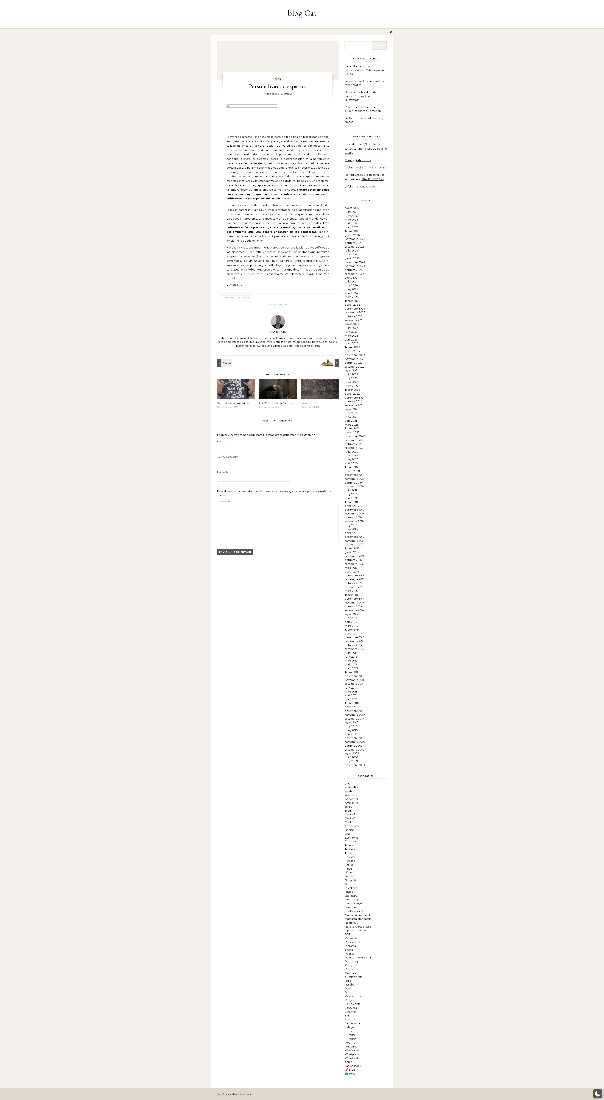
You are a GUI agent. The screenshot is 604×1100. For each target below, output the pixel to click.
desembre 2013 (354, 637)
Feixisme (350, 857)
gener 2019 (352, 505)
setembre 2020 (354, 447)
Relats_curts (353, 996)
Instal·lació (351, 888)
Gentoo (350, 876)
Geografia (351, 880)
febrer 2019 (352, 502)
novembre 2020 (355, 440)
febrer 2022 (352, 389)
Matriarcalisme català (358, 915)
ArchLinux (351, 802)
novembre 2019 (355, 478)
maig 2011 (351, 691)
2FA (347, 783)
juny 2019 (351, 494)
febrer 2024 (352, 300)
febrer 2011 (352, 703)
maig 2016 (351, 567)
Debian (349, 830)
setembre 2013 (354, 649)
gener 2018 (352, 532)
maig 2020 (351, 459)
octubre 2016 (353, 559)
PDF (347, 934)
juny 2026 (351, 215)
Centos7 (350, 814)
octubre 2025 (353, 242)
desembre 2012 (354, 676)
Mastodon (351, 907)
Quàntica (351, 973)
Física (348, 868)
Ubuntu (350, 1042)
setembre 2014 (354, 610)
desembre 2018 (354, 509)
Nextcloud (351, 922)
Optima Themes (244, 1094)
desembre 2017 (354, 536)
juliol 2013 (351, 652)
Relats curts (363, 160)
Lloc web (222, 472)
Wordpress (352, 1054)
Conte (349, 822)
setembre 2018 (354, 521)
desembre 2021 (354, 397)
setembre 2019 (354, 486)
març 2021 (351, 424)
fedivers (350, 849)
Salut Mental (353, 1003)
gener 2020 (352, 471)
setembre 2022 (354, 366)
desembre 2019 (354, 474)
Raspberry (351, 984)
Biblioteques (244, 297)
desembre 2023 (355, 308)
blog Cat (302, 13)
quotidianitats (353, 976)
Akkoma (350, 795)
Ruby (348, 1000)
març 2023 (351, 343)
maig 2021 (351, 417)
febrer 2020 (352, 467)
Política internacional (358, 957)
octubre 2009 (354, 745)
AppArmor (351, 799)
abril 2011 (350, 695)
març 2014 (351, 625)
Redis (348, 988)
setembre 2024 (355, 273)
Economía (351, 837)
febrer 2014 (352, 629)
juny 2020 (351, 455)
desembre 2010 (354, 710)
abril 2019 (351, 498)
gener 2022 (352, 393)
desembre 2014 (355, 598)
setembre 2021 (354, 405)
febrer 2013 (352, 672)
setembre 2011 (354, 683)
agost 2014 (352, 614)
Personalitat (352, 942)
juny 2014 (351, 618)
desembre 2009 (355, 738)
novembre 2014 (355, 602)
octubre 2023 (353, 316)
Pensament (352, 938)
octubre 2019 (353, 482)
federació (351, 845)
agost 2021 (351, 409)
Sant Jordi (351, 1007)
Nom (221, 441)
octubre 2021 (353, 401)
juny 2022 (351, 378)
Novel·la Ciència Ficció (358, 926)
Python (349, 969)
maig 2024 (351, 289)
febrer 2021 (352, 428)
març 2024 (352, 297)
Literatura (351, 895)
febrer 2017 (352, 548)
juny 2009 (351, 761)
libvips (349, 891)
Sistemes (350, 1011)
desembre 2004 (355, 765)
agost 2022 (352, 370)
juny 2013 (351, 656)
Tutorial (350, 1034)
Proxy (348, 965)
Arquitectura (227, 297)
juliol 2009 (351, 757)
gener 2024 (352, 304)
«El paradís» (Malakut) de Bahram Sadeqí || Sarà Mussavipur (360, 96)
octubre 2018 (353, 517)
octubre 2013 (353, 645)
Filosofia (350, 860)
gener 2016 (352, 571)
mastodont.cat (354, 911)
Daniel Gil (287, 93)
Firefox (349, 864)
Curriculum (264, 345)
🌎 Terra (350, 1073)
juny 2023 (351, 331)
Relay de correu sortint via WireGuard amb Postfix (365, 149)
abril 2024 (351, 293)
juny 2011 (350, 687)
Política (349, 953)
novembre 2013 (355, 641)
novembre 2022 (355, 358)
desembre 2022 (355, 355)
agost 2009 (352, 753)
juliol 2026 (351, 211)
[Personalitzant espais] (224, 363)
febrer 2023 (352, 347)
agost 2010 (351, 722)
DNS (348, 833)
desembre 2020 (355, 436)
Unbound (351, 1046)
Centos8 (350, 818)
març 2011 (351, 699)
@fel (348, 186)
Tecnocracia (352, 1023)
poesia (349, 949)
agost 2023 (352, 324)
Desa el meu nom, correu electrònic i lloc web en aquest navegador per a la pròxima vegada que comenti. (274, 493)
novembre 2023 (355, 312)
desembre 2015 (354, 575)
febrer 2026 (352, 231)
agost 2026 (352, 208)
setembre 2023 (354, 320)
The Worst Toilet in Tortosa (276, 403)
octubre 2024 (354, 269)
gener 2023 (352, 351)
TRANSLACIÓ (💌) (375, 167)
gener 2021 (352, 432)
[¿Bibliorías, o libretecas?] (331, 363)
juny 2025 (351, 254)
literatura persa (354, 899)
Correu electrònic (228, 456)
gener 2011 (351, 707)
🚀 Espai (350, 1069)
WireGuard (352, 1050)
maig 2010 (351, 730)
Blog (278, 79)
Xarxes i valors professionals (234, 403)
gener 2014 (352, 633)
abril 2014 (351, 621)
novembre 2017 (355, 540)
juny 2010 (351, 726)
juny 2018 (351, 525)
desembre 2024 (355, 262)
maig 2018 (351, 529)
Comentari (224, 501)
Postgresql (352, 961)
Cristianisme (352, 826)
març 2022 (351, 386)
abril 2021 (351, 420)
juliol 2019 (351, 490)
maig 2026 (351, 219)
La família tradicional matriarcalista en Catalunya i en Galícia (364, 70)
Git (347, 884)
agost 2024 (352, 277)
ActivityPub (352, 787)
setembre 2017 (354, 544)
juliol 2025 (351, 250)
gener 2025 (352, 258)
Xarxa (348, 1062)
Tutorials (350, 1038)
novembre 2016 (354, 556)
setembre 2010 (354, 718)
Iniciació (306, 403)
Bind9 (348, 806)
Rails (348, 980)
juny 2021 (351, 413)
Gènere (350, 872)
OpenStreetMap (355, 930)
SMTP (348, 1015)
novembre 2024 (355, 266)
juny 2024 (351, 285)
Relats (349, 992)
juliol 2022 (351, 374)
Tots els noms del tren (307, 345)
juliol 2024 (351, 281)
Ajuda (348, 791)
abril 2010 (351, 734)
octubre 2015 (353, 583)
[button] (597, 1093)
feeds (348, 853)
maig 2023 (351, 335)
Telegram (351, 1027)
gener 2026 (352, 235)
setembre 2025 (354, 246)
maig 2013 (351, 660)
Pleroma (350, 945)
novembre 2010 (355, 714)
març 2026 (351, 227)
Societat (350, 1019)
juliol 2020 (351, 451)
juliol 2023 (351, 328)
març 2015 (351, 590)
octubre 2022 (353, 362)
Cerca (379, 45)
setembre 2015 (354, 587)
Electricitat (352, 841)
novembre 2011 (354, 679)
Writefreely (352, 1058)
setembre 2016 (354, 563)
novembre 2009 (355, 741)
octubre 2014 (353, 606)
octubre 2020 (354, 444)
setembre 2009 (354, 749)
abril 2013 (351, 664)
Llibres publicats (282, 345)
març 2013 (351, 668)
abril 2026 (351, 223)
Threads (350, 1031)
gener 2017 (352, 552)
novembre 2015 (354, 579)
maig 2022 (351, 382)
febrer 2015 (352, 594)
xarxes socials (353, 1065)
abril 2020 (351, 463)
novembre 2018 (355, 513)
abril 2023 (351, 339)
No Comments (278, 304)
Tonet (348, 160)
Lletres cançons (355, 903)
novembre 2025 (355, 238)
